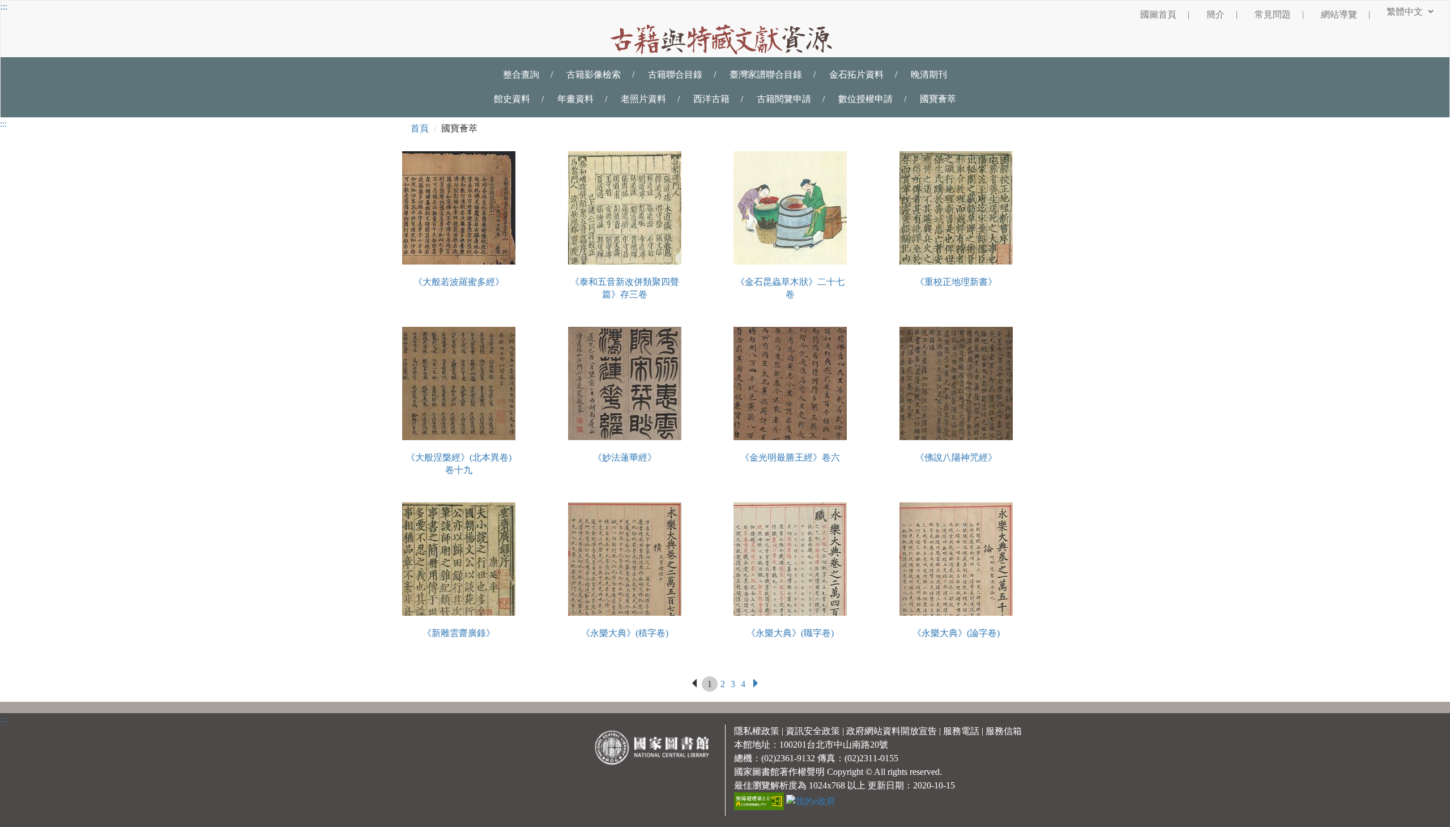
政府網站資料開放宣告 (891, 731)
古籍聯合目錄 (675, 74)
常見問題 (1279, 14)
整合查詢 (521, 74)
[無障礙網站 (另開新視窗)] (760, 800)
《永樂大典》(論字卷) (956, 633)
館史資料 (512, 99)
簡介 (1222, 14)
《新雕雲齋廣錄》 (459, 633)
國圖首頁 (1164, 14)
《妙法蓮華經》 (624, 457)
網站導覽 (1345, 14)
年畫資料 (575, 99)
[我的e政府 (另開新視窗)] (810, 800)
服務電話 (961, 731)
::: (4, 6)
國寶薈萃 (938, 99)
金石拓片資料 (856, 74)
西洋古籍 (711, 99)
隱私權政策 (756, 731)
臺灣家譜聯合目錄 (766, 74)
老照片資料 (643, 99)
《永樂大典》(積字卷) (624, 633)
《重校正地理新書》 (956, 282)
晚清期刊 (929, 74)
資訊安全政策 (813, 731)
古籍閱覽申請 (784, 99)
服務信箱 (1004, 731)
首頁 (420, 128)
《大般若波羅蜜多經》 (458, 282)
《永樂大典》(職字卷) (790, 633)
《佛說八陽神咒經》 (956, 457)
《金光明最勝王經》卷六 (790, 457)
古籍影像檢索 (593, 74)
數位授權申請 (865, 99)
